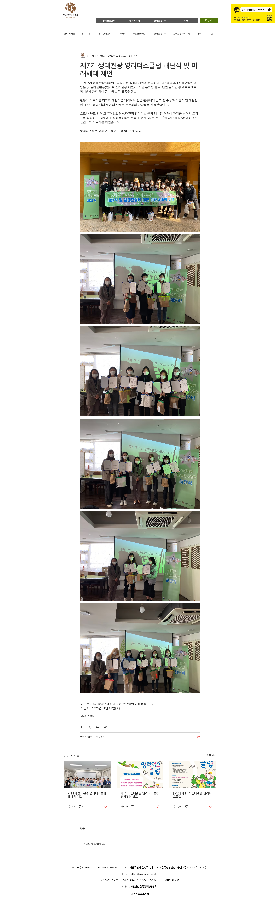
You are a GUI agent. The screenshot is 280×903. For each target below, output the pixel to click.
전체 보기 (211, 755)
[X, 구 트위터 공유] (89, 727)
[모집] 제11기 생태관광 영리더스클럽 (192, 795)
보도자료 (122, 33)
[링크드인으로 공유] (97, 727)
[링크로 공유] (105, 727)
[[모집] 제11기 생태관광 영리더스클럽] (192, 774)
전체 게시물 (69, 33)
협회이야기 (87, 33)
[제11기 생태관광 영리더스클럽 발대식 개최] (87, 774)
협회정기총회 (105, 33)
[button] (212, 33)
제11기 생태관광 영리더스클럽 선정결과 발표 (140, 795)
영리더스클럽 (87, 716)
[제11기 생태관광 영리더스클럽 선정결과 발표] (140, 774)
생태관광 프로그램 (181, 33)
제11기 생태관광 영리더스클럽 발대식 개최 (87, 795)
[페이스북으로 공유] (81, 727)
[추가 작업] (198, 56)
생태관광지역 (160, 33)
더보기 (200, 33)
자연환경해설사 (140, 33)
